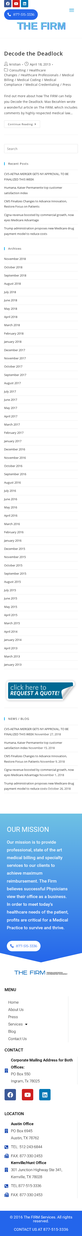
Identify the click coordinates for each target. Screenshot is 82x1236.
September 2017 (15, 375)
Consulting (17, 70)
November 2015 (15, 557)
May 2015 (10, 607)
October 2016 (13, 466)
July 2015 (10, 590)
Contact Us (17, 1038)
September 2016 (15, 474)
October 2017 (13, 366)
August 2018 (12, 284)
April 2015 (10, 615)
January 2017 (12, 441)
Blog (12, 1031)
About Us (16, 1009)
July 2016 (10, 491)
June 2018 (10, 300)
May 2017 (10, 408)
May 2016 (10, 507)
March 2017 (12, 424)
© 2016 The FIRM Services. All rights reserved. (41, 1219)
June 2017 (10, 400)
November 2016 (15, 458)
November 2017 (15, 358)
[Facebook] (7, 3)
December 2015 (14, 549)
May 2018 (10, 309)
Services (15, 1024)
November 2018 (15, 259)
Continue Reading (24, 123)
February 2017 (13, 433)
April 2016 (10, 515)
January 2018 (12, 342)
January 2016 (12, 540)
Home (13, 1002)
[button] (72, 10)
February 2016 (13, 532)
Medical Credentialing (42, 84)
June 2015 (10, 598)
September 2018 (15, 275)
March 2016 (12, 524)
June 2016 (10, 499)
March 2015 (12, 623)
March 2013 (12, 656)
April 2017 (10, 416)
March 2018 (12, 325)
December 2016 (14, 449)
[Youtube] (16, 3)
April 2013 (10, 648)
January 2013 (12, 664)
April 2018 (10, 317)
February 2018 (13, 333)
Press (67, 84)
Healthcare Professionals (40, 75)
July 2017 (10, 391)
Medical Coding (29, 80)
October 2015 (13, 565)
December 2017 (14, 350)
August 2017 (12, 383)
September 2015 (15, 573)
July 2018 (10, 292)
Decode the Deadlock (33, 53)
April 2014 (10, 631)
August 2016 (12, 482)
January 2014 (12, 640)
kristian (15, 64)
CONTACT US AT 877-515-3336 (41, 1229)
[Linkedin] (24, 3)
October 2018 (13, 267)
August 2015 (12, 582)
